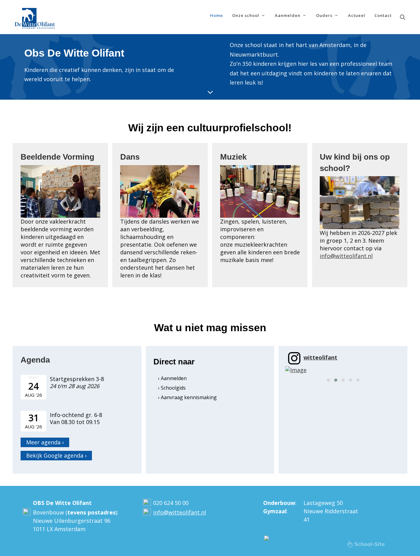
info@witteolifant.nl (346, 256)
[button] (328, 380)
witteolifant (320, 357)
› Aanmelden (172, 378)
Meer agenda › (45, 442)
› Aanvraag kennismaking (187, 397)
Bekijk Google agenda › (56, 455)
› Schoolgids (172, 387)
